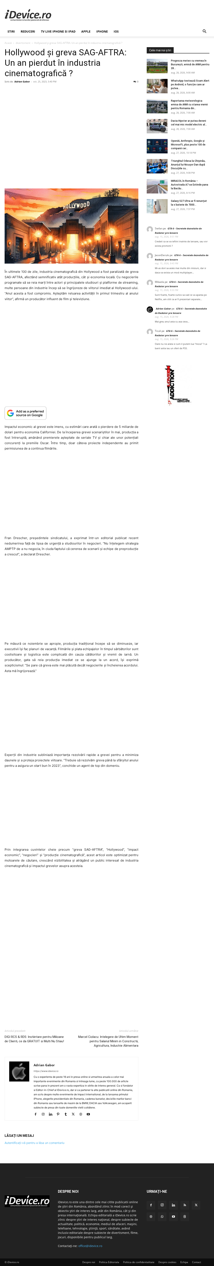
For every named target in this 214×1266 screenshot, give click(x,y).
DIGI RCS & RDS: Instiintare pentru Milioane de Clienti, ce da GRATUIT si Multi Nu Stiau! (34, 1039)
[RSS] (185, 1205)
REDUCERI (28, 31)
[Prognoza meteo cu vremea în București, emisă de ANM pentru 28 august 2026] (157, 66)
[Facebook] (37, 1114)
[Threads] (185, 1217)
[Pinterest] (59, 1114)
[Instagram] (44, 1114)
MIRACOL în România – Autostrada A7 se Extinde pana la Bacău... (189, 184)
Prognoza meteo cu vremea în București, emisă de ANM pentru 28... (190, 64)
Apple (85, 31)
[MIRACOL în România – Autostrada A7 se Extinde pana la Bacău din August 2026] (157, 186)
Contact (196, 1262)
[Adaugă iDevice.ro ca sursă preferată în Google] (71, 413)
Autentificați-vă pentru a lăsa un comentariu (34, 1143)
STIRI (11, 31)
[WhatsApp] (162, 1217)
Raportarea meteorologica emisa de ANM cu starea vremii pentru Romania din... (189, 104)
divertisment (23, 43)
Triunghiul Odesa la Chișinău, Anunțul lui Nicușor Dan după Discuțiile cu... (188, 164)
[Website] (82, 1114)
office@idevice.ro (90, 1246)
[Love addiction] (178, 405)
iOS (116, 31)
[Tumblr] (67, 1114)
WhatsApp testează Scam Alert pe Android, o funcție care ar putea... (190, 84)
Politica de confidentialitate (138, 1262)
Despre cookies (167, 1262)
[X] (74, 1114)
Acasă (8, 43)
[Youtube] (89, 1114)
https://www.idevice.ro (46, 1071)
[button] (204, 32)
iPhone (102, 31)
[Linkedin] (52, 1114)
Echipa (184, 1262)
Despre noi (88, 1262)
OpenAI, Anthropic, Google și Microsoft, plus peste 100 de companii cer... (188, 144)
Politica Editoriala (109, 1262)
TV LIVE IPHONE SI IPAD (58, 31)
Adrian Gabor (22, 81)
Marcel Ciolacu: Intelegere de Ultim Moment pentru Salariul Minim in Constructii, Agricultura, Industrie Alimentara (108, 1041)
